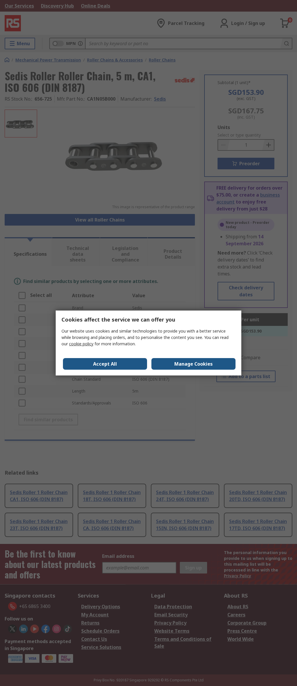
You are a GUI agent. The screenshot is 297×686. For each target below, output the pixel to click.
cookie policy (81, 343)
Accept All (105, 364)
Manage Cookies (193, 364)
